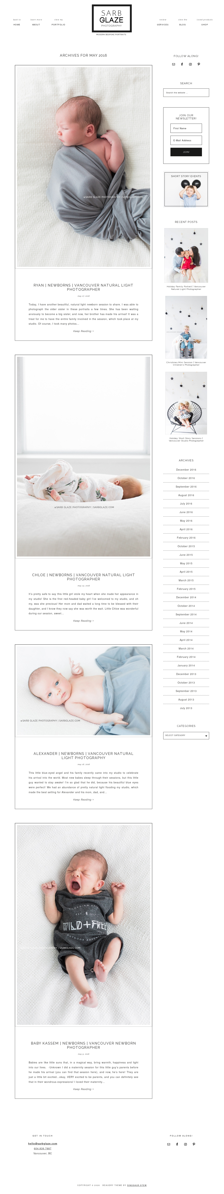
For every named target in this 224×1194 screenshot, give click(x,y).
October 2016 (186, 478)
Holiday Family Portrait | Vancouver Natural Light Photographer (186, 287)
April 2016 (186, 529)
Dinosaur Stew (137, 1185)
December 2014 (186, 597)
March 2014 (186, 648)
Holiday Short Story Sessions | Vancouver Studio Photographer (186, 439)
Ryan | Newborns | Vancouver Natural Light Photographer (84, 287)
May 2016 (186, 520)
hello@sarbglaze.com (42, 1143)
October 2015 (186, 546)
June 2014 (186, 623)
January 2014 (186, 665)
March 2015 (186, 580)
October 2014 (186, 605)
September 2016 (186, 486)
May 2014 (186, 631)
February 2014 (186, 657)
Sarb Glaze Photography (112, 19)
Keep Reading (82, 331)
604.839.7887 (42, 1148)
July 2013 (186, 708)
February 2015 (186, 589)
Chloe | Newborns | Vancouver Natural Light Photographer (83, 577)
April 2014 (186, 640)
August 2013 (186, 699)
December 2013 (186, 674)
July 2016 (186, 503)
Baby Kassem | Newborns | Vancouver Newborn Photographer (83, 1045)
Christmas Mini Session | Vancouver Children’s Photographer (186, 363)
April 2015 (186, 571)
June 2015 (186, 554)
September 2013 (186, 691)
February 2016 (186, 537)
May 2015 (186, 563)
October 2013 (186, 682)
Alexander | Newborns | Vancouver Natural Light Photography (84, 756)
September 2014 (186, 614)
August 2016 (186, 495)
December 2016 (186, 469)
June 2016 (186, 512)
